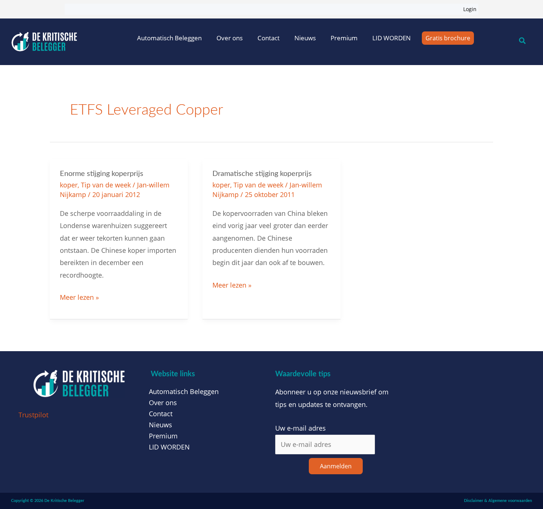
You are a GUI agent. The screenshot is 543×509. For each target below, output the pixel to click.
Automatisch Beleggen (169, 38)
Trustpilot (33, 414)
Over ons (229, 38)
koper (69, 184)
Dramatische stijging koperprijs (262, 173)
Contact (268, 38)
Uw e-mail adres (300, 428)
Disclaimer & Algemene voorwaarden (498, 501)
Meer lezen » (79, 296)
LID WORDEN (391, 38)
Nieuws (305, 38)
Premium (344, 38)
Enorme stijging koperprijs (101, 173)
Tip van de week (106, 184)
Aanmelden (336, 466)
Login (470, 9)
